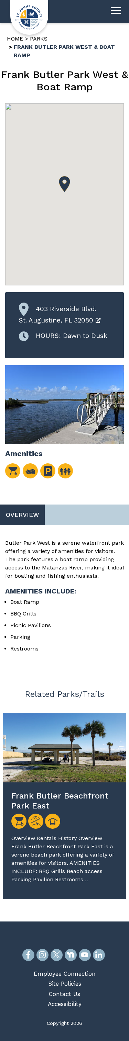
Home (15, 38)
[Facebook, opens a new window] (28, 955)
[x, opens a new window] (57, 955)
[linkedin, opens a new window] (99, 955)
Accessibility (65, 1003)
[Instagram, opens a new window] (42, 955)
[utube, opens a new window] (85, 955)
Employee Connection (65, 973)
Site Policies (64, 983)
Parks (38, 38)
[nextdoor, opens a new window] (71, 955)
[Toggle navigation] (116, 11)
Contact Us (64, 994)
